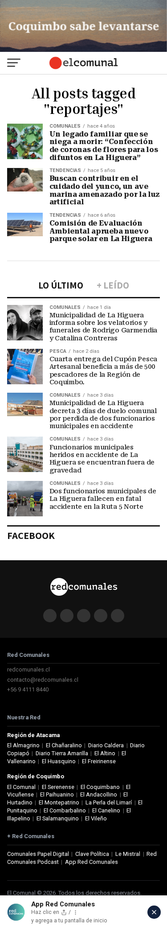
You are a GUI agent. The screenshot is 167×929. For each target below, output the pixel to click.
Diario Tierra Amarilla (62, 753)
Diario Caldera (106, 745)
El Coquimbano (100, 787)
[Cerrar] (154, 912)
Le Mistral (127, 854)
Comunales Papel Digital (38, 854)
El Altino (104, 753)
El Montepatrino (59, 802)
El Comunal (21, 787)
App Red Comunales (91, 862)
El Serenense (58, 787)
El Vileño (96, 818)
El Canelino (106, 810)
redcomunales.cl (28, 669)
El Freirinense (99, 761)
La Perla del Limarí (109, 802)
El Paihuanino (57, 794)
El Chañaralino (64, 745)
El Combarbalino (65, 810)
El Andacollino (98, 794)
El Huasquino (59, 761)
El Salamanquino (58, 818)
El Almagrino (23, 745)
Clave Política (92, 854)
